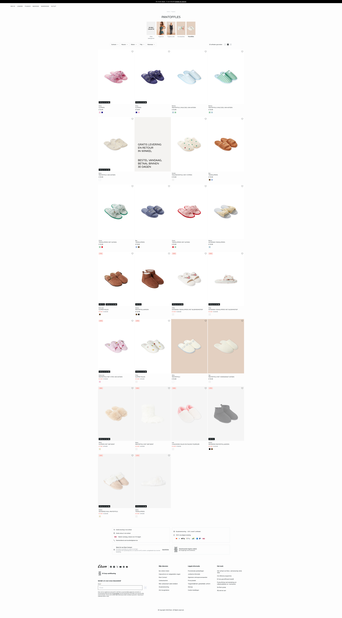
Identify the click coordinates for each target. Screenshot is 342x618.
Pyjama (173, 11)
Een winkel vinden (164, 571)
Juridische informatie (194, 574)
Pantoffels (176, 377)
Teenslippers (213, 175)
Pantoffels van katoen (107, 175)
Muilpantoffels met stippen (182, 175)
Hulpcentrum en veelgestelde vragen (169, 574)
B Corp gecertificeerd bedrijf (225, 579)
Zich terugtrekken (164, 590)
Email (99, 584)
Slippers (102, 107)
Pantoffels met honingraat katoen (221, 377)
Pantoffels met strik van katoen (110, 377)
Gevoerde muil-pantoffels (108, 511)
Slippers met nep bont (107, 444)
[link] (13, 6)
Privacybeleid (192, 580)
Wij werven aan (221, 590)
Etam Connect (163, 577)
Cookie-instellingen (193, 590)
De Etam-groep (221, 587)
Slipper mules (140, 377)
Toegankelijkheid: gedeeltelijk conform (199, 583)
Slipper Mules (104, 309)
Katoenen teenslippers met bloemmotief (223, 309)
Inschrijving (165, 549)
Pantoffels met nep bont (144, 444)
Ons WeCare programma (224, 576)
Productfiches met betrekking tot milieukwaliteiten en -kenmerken (226, 583)
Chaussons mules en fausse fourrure (185, 444)
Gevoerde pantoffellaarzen (218, 444)
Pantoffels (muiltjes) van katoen (184, 107)
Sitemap (190, 587)
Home (168, 11)
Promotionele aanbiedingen (196, 571)
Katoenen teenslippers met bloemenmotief (187, 309)
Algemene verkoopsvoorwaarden (197, 577)
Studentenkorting (164, 587)
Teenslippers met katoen (108, 242)
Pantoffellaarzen (142, 309)
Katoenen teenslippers (216, 242)
